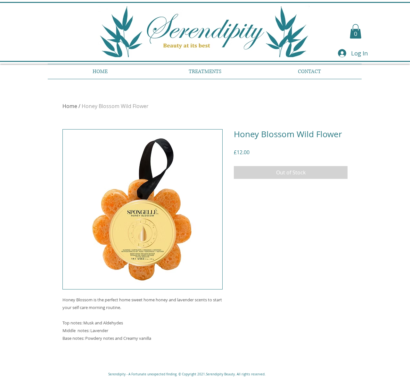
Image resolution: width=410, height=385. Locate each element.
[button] (355, 31)
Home (69, 106)
